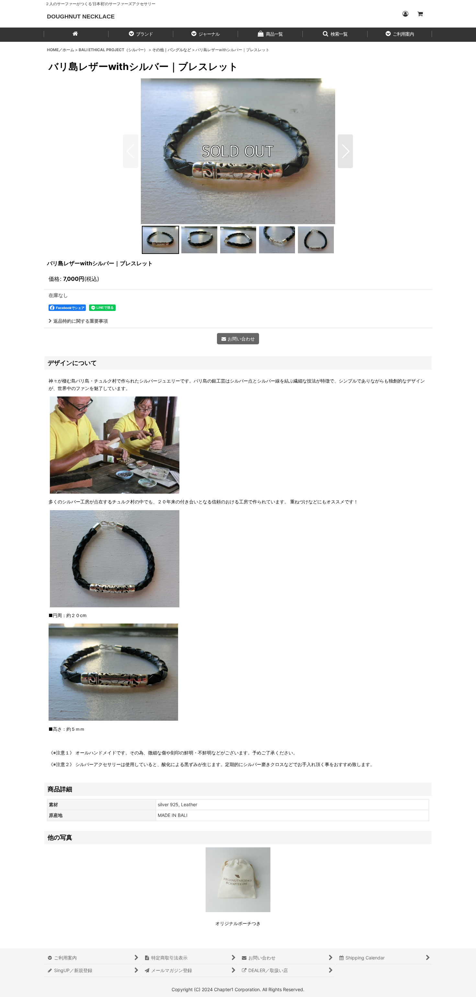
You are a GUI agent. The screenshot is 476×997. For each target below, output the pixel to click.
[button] (140, 35)
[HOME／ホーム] (76, 35)
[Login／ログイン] (405, 14)
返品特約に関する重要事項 (80, 321)
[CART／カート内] (420, 14)
